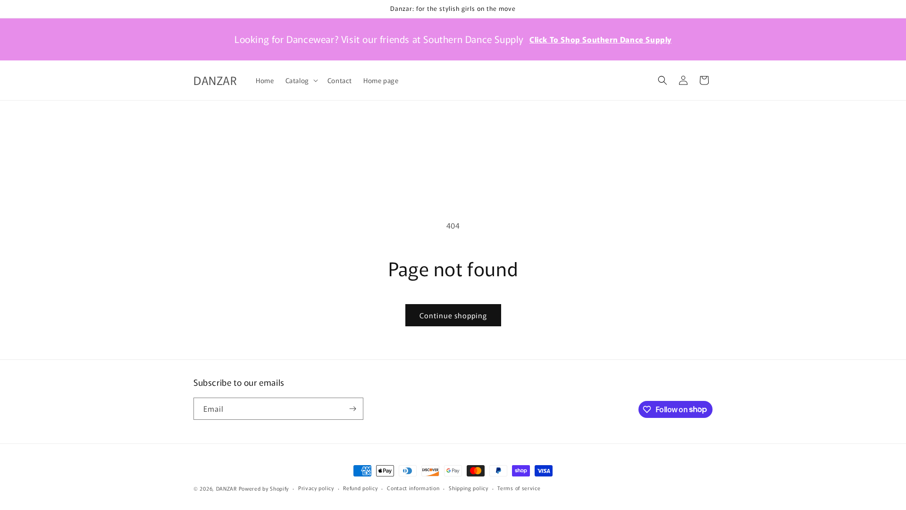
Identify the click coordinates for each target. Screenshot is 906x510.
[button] (301, 80)
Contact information (413, 488)
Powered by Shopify (264, 488)
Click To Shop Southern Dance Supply (600, 39)
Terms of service (518, 488)
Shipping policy (468, 488)
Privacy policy (316, 488)
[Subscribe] (352, 409)
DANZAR (226, 488)
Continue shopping (453, 315)
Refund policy (360, 488)
